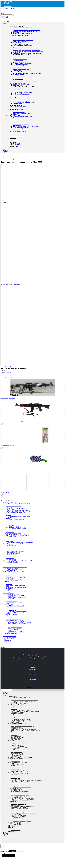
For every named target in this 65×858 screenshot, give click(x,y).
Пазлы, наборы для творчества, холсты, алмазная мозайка (26, 129)
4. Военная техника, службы (19, 66)
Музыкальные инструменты (19, 48)
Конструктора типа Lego (18, 77)
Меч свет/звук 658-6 (5, 492)
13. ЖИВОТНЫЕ (14, 120)
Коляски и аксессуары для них (19, 41)
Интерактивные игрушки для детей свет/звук (23, 45)
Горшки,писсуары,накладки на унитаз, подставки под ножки (21, 520)
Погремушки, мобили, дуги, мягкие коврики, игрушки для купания (28, 51)
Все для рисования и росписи (14, 628)
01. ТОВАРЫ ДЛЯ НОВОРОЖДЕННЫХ (19, 35)
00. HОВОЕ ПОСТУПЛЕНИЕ (9, 502)
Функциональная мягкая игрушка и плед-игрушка (24, 107)
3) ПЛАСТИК (16, 32)
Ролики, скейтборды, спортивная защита (22, 113)
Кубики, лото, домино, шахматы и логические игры (19, 622)
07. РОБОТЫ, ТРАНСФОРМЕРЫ (18, 83)
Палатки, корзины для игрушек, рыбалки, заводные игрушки (26, 50)
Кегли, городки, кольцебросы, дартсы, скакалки (18, 611)
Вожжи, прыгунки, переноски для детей (17, 528)
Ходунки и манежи (17, 42)
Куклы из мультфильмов (18, 56)
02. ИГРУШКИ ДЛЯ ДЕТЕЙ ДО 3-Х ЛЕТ (19, 44)
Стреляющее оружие (17, 103)
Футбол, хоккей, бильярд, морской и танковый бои (19, 623)
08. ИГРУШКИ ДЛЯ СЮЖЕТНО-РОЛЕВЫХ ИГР (22, 86)
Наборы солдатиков (17, 93)
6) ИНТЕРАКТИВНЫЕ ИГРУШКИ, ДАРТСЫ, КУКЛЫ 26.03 (26, 30)
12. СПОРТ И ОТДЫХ (15, 115)
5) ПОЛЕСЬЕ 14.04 (17, 28)
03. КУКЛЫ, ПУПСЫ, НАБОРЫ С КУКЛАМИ (21, 54)
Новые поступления (16, 26)
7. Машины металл (17, 70)
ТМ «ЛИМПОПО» (14, 140)
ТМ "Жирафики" (9, 541)
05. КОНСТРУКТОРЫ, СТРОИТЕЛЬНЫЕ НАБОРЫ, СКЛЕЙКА (25, 73)
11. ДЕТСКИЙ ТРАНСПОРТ (16, 109)
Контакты (5, 149)
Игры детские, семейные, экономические (17, 621)
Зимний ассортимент (17, 144)
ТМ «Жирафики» (16, 52)
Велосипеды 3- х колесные (19, 112)
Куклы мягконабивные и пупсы (20, 59)
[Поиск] (13, 15)
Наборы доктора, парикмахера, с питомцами (23, 91)
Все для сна (15, 36)
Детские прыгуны (12, 610)
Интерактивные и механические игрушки (17, 597)
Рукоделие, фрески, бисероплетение (16, 631)
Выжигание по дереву (13, 629)
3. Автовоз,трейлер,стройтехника (20, 65)
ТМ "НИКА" (6, 641)
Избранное (7, 2)
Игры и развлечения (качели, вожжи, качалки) (23, 40)
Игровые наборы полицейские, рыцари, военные (24, 101)
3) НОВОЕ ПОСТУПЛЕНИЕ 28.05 (13, 506)
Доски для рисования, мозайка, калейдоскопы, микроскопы (26, 126)
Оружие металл (9, 586)
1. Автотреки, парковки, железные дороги (22, 63)
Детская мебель (16, 143)
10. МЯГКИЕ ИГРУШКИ (16, 105)
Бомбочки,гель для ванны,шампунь (21, 124)
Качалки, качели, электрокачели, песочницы (17, 529)
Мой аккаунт (8, 1)
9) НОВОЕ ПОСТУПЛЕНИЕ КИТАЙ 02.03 (22, 33)
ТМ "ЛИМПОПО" (7, 640)
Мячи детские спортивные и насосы (16, 612)
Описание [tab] (5, 374)
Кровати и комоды (12, 525)
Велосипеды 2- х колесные (19, 110)
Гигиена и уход (16, 37)
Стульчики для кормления (13, 526)
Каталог (5, 23)
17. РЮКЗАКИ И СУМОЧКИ (17, 136)
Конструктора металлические (19, 75)
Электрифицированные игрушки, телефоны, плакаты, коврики (27, 53)
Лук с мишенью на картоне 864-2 (7, 445)
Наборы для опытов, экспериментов (21, 127)
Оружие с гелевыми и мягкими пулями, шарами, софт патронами (22, 590)
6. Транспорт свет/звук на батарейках (21, 69)
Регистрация (7, 6)
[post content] (32, 387)
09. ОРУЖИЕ (13, 97)
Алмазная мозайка (12, 625)
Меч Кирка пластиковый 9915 (7, 468)
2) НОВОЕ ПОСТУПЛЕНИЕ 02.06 (13, 504)
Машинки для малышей (18, 47)
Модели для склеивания (18, 79)
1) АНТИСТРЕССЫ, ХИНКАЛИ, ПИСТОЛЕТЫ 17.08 (18, 503)
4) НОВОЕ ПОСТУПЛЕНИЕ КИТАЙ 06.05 (22, 27)
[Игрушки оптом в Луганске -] (7, 8)
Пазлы (9, 630)
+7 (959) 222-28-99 (4, 17)
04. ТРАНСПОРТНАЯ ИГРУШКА (18, 62)
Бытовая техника (17, 87)
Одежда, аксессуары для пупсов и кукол (22, 95)
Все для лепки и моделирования (15, 627)
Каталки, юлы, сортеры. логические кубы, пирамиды (24, 46)
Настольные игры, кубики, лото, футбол (22, 128)
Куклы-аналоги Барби (18, 60)
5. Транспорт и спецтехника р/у (20, 67)
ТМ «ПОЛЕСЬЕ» (14, 146)
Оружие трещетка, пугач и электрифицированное (24, 102)
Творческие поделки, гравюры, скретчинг (17, 632)
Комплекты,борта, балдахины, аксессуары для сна (19, 516)
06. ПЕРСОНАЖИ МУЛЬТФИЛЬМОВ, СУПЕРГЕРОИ (23, 81)
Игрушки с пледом (12, 596)
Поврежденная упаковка (8, 638)
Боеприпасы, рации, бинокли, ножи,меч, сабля (23, 98)
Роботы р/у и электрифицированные (21, 84)
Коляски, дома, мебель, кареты (19, 88)
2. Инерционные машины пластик (20, 64)
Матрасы (10, 517)
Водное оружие (16, 100)
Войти (6, 4)
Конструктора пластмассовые (19, 76)
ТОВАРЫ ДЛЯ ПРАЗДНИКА (12, 634)
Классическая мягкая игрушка (20, 106)
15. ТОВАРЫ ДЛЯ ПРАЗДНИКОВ (18, 131)
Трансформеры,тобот (17, 85)
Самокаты (15, 114)
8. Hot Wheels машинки (18, 71)
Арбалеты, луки (11, 589)
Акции (5, 150)
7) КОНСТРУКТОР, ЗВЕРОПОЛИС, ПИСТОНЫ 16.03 (25, 31)
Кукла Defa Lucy (16, 55)
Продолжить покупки (8, 855)
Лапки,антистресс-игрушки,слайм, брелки (22, 116)
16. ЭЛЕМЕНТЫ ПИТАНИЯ (16, 133)
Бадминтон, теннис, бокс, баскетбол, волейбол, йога (19, 608)
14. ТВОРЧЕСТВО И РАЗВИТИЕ (18, 123)
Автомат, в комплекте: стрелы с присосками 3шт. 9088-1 (12, 421)
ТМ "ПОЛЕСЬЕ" (6, 645)
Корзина (6, 3)
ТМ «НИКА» (13, 142)
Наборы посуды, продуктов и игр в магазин (22, 92)
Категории (5, 151)
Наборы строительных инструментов (21, 94)
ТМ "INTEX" (6, 639)
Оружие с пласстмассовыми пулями (16, 592)
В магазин (13, 851)
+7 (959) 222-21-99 (4, 16)
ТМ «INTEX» (13, 138)
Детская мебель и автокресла (19, 38)
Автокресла (10, 524)
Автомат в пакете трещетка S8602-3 (8, 398)
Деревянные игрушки (17, 125)
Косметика (15, 90)
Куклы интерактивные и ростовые (20, 57)
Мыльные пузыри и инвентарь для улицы (22, 117)
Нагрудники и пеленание (13, 521)
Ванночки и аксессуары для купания (16, 519)
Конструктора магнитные (18, 74)
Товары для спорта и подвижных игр (21, 118)
